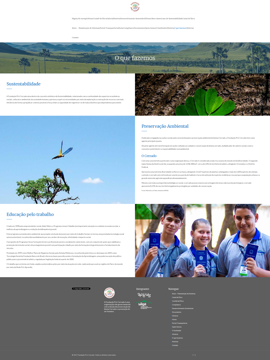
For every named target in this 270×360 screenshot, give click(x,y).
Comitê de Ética (100, 18)
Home (90, 18)
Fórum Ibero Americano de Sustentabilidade (164, 18)
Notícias (190, 28)
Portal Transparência (109, 28)
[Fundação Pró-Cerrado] (135, 7)
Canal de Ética (189, 18)
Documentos (139, 28)
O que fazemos (180, 28)
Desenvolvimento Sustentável (132, 18)
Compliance (129, 28)
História (116, 18)
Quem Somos (150, 28)
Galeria (110, 18)
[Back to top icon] (260, 355)
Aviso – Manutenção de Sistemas (86, 28)
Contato (75, 37)
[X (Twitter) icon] (195, 355)
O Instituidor (161, 28)
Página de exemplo (80, 18)
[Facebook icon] (193, 355)
